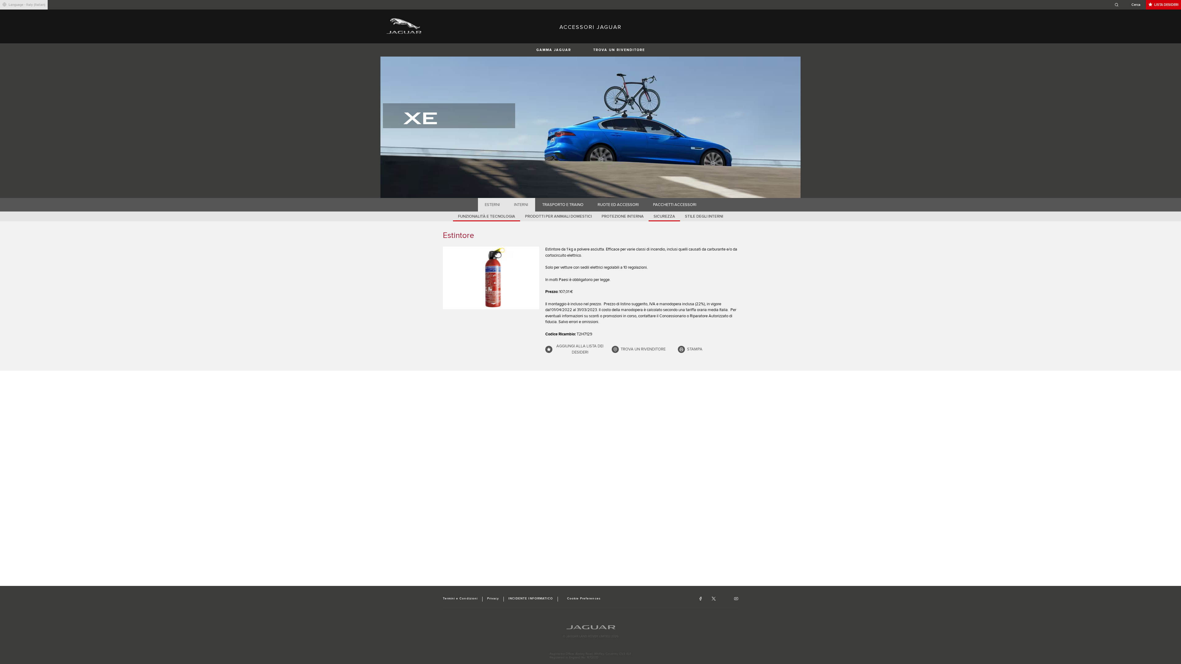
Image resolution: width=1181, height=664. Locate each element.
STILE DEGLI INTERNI (704, 216)
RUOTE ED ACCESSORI (618, 204)
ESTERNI (492, 204)
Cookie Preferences (584, 598)
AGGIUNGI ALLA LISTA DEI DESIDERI (579, 349)
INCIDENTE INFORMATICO (530, 598)
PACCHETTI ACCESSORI (674, 204)
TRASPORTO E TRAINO (562, 204)
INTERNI (521, 204)
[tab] (492, 204)
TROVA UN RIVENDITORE (619, 50)
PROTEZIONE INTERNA (623, 216)
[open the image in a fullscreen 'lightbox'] (491, 278)
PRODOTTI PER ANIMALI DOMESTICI (558, 216)
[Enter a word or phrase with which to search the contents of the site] (1129, 5)
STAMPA (694, 349)
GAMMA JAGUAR (553, 50)
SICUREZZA (664, 216)
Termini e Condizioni (460, 598)
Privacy (493, 598)
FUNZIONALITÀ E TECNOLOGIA (486, 216)
